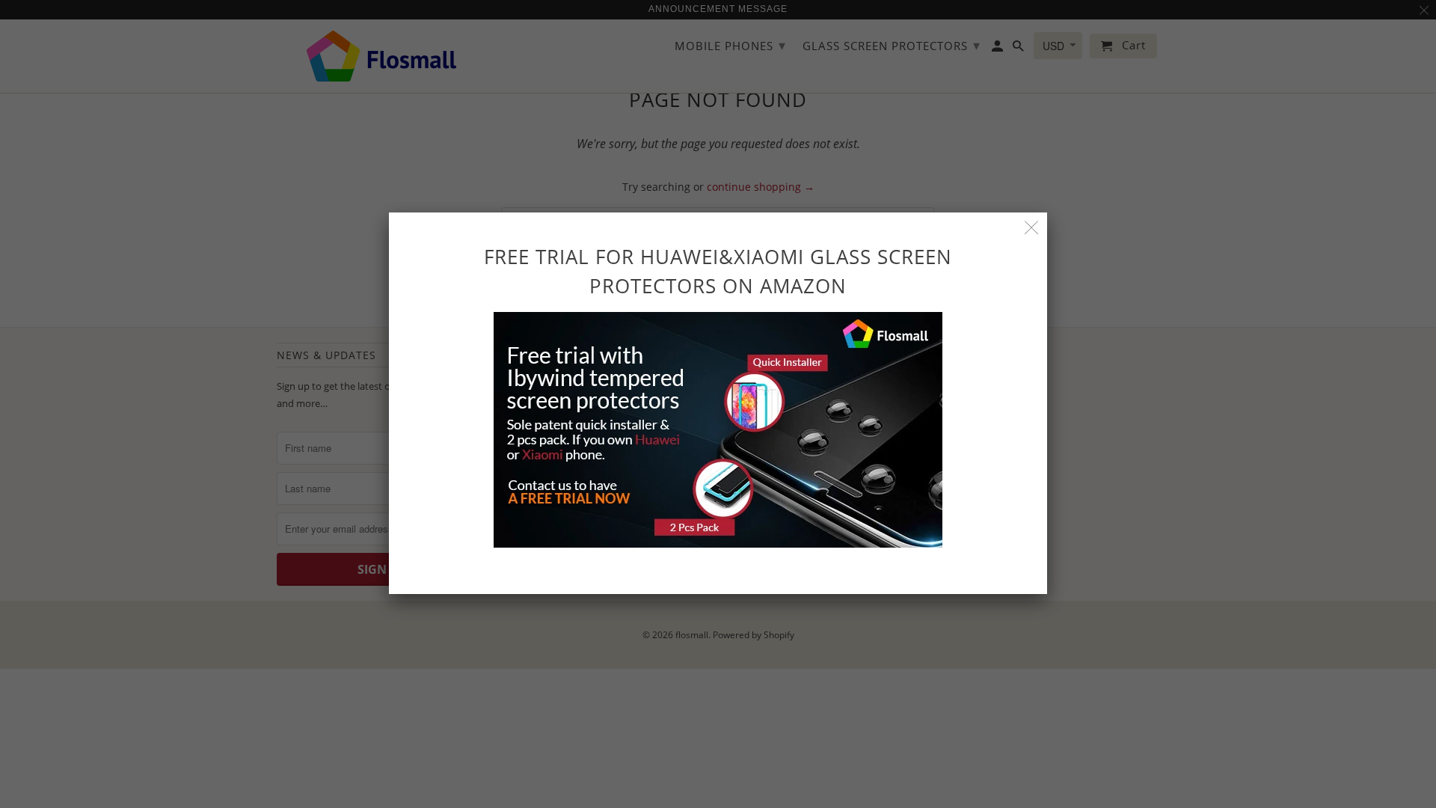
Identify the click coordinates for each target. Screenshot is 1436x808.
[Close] (1032, 228)
